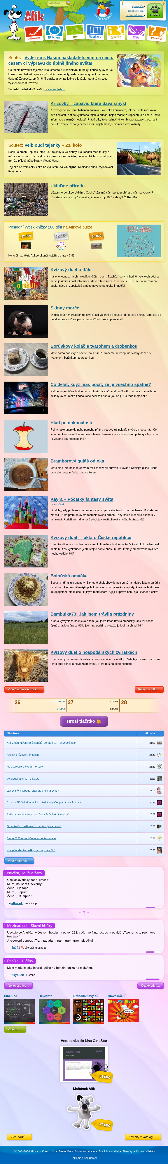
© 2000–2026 (26, 1151)
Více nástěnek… (19, 860)
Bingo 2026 (31, 838)
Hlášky (27, 961)
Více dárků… (19, 1137)
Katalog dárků (144, 1151)
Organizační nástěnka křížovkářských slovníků (34, 826)
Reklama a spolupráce (84, 1158)
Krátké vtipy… (150, 985)
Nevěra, (13, 873)
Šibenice (10, 996)
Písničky (127, 1151)
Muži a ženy (32, 873)
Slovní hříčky (41, 926)
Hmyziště (45, 996)
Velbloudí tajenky (23, 778)
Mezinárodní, (17, 926)
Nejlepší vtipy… (18, 985)
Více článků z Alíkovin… (24, 689)
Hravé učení (117, 996)
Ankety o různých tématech (23, 754)
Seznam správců (85, 1151)
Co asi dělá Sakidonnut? (44, 802)
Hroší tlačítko (81, 721)
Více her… (15, 1029)
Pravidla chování (109, 1151)
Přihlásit (155, 15)
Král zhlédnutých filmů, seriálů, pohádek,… (41, 742)
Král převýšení (31, 850)
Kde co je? (48, 1151)
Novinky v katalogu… (143, 1137)
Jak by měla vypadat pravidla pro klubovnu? (33, 790)
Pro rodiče (65, 1151)
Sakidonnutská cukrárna (38, 814)
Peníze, (13, 961)
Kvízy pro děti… (149, 689)
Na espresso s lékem (25, 766)
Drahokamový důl (86, 996)
